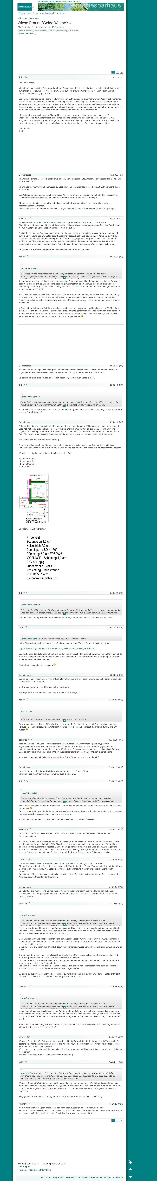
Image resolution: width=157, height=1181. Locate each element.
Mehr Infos (46, 1170)
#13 (120, 781)
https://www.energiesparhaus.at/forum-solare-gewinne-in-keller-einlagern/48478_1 (57, 648)
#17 (120, 903)
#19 (120, 1037)
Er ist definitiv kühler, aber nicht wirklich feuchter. (53, 639)
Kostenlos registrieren (29, 1170)
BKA (26, 643)
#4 (121, 366)
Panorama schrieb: (29, 268)
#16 (120, 887)
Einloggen (25, 1166)
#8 (121, 627)
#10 (120, 700)
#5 (121, 385)
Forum (22, 13)
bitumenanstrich (40, 31)
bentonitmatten (25, 31)
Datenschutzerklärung (77, 1177)
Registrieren (47, 13)
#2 (121, 218)
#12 (120, 767)
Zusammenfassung (27, 33)
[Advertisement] (71, 53)
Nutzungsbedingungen (101, 1177)
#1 (121, 175)
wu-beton (74, 31)
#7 (121, 593)
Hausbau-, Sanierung (29, 18)
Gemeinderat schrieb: (30, 397)
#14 (120, 829)
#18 (120, 986)
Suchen (61, 13)
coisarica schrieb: (28, 793)
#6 (121, 422)
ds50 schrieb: (26, 711)
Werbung (119, 1177)
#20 (120, 1062)
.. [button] (64, 278)
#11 (120, 740)
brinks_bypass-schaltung (58, 31)
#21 (120, 1104)
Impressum (59, 1177)
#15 (120, 859)
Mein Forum (33, 13)
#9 (121, 675)
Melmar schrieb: (27, 1073)
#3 (121, 256)
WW (53, 844)
